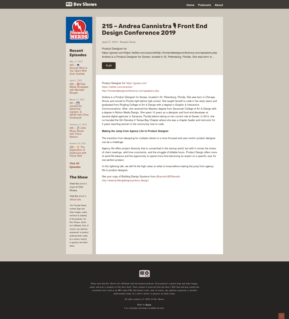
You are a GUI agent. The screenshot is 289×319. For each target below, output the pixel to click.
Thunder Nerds (128, 42)
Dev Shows (85, 4)
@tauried (161, 176)
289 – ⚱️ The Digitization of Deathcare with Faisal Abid (78, 151)
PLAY (109, 65)
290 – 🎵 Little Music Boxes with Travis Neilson (78, 132)
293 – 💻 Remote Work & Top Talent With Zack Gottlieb (78, 69)
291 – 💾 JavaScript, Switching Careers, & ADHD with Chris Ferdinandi (79, 110)
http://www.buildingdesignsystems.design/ (125, 180)
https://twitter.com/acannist (117, 87)
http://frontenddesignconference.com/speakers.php (130, 90)
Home (190, 5)
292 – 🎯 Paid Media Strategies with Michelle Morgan (79, 88)
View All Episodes (75, 165)
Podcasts (204, 5)
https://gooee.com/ (136, 83)
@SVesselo (173, 176)
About (219, 5)
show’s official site (78, 197)
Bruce (148, 304)
